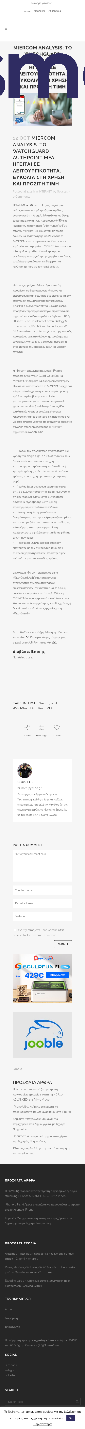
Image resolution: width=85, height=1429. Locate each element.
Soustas (62, 191)
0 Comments (21, 196)
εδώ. (54, 642)
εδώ (27, 637)
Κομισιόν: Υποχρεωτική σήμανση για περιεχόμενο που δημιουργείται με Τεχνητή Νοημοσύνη (39, 1124)
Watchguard (48, 703)
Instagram (10, 1370)
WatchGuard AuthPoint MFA (33, 708)
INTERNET (45, 191)
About (27, 11)
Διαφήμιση (39, 11)
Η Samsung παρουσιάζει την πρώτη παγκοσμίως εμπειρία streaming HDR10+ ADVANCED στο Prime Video (38, 1094)
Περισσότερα (42, 1424)
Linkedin (10, 1375)
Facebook (11, 1365)
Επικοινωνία (54, 11)
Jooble (17, 1069)
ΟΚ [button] (71, 1418)
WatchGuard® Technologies (32, 205)
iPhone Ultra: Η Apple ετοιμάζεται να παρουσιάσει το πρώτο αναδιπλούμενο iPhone (42, 1207)
